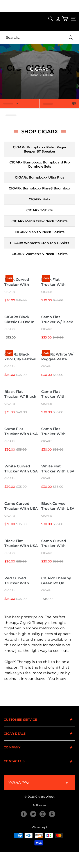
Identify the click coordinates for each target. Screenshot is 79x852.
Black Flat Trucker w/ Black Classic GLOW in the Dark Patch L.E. (20, 394)
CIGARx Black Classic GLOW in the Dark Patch (19, 319)
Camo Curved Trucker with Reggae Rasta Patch (54, 543)
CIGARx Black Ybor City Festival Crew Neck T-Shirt (21, 357)
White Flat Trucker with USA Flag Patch (58, 469)
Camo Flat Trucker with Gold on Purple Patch (55, 394)
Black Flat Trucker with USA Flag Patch (21, 543)
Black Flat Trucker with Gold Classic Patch (53, 282)
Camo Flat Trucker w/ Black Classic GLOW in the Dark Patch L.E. (57, 319)
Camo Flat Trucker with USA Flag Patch (21, 431)
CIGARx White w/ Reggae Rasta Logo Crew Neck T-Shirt (57, 357)
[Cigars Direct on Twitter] (33, 814)
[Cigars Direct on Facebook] (24, 814)
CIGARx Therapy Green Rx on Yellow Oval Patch (56, 580)
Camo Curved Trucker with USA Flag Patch (21, 506)
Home (34, 74)
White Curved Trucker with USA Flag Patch (21, 469)
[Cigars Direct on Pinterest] (52, 814)
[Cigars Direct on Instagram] (43, 814)
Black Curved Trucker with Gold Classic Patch (16, 282)
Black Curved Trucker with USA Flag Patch (58, 506)
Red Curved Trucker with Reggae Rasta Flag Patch (17, 580)
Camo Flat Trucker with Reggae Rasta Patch (54, 431)
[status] (20, 103)
